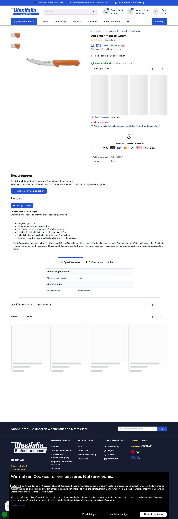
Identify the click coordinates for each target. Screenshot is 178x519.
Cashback (55, 468)
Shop (98, 31)
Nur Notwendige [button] (119, 514)
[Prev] (152, 69)
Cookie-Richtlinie (18, 506)
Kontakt (55, 446)
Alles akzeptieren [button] (153, 514)
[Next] (162, 69)
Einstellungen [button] (89, 514)
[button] (114, 45)
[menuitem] (24, 22)
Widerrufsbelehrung (87, 454)
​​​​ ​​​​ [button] (162, 429)
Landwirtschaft (111, 31)
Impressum (83, 458)
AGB (80, 446)
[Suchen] (93, 11)
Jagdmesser (136, 31)
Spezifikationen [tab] (72, 262)
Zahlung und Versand (61, 450)
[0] (105, 11)
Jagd (124, 31)
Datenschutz (83, 450)
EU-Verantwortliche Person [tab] (102, 262)
